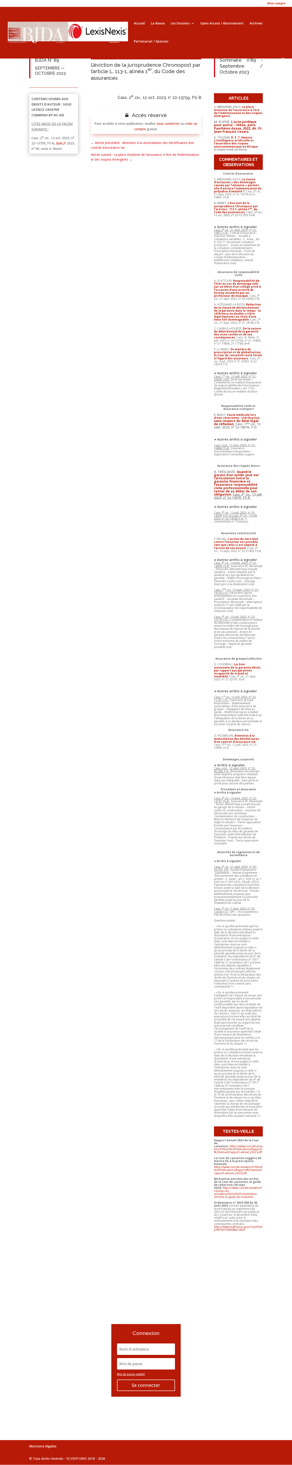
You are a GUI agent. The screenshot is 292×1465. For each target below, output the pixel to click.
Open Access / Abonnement (222, 23)
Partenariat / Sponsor (151, 41)
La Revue (158, 23)
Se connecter (146, 1385)
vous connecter (168, 123)
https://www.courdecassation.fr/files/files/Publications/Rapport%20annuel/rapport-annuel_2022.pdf (238, 1149)
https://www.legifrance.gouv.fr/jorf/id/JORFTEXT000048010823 (238, 1228)
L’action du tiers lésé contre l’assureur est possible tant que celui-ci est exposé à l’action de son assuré (236, 543)
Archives (256, 23)
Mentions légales (42, 1446)
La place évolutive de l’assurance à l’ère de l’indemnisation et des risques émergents (238, 111)
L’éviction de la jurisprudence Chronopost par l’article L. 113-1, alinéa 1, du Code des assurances (236, 207)
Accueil (139, 23)
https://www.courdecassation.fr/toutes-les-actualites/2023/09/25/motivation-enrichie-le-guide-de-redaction (238, 1192)
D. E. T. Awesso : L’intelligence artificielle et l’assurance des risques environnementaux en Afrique (236, 142)
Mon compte (276, 3)
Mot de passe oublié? (131, 1374)
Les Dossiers (180, 23)
